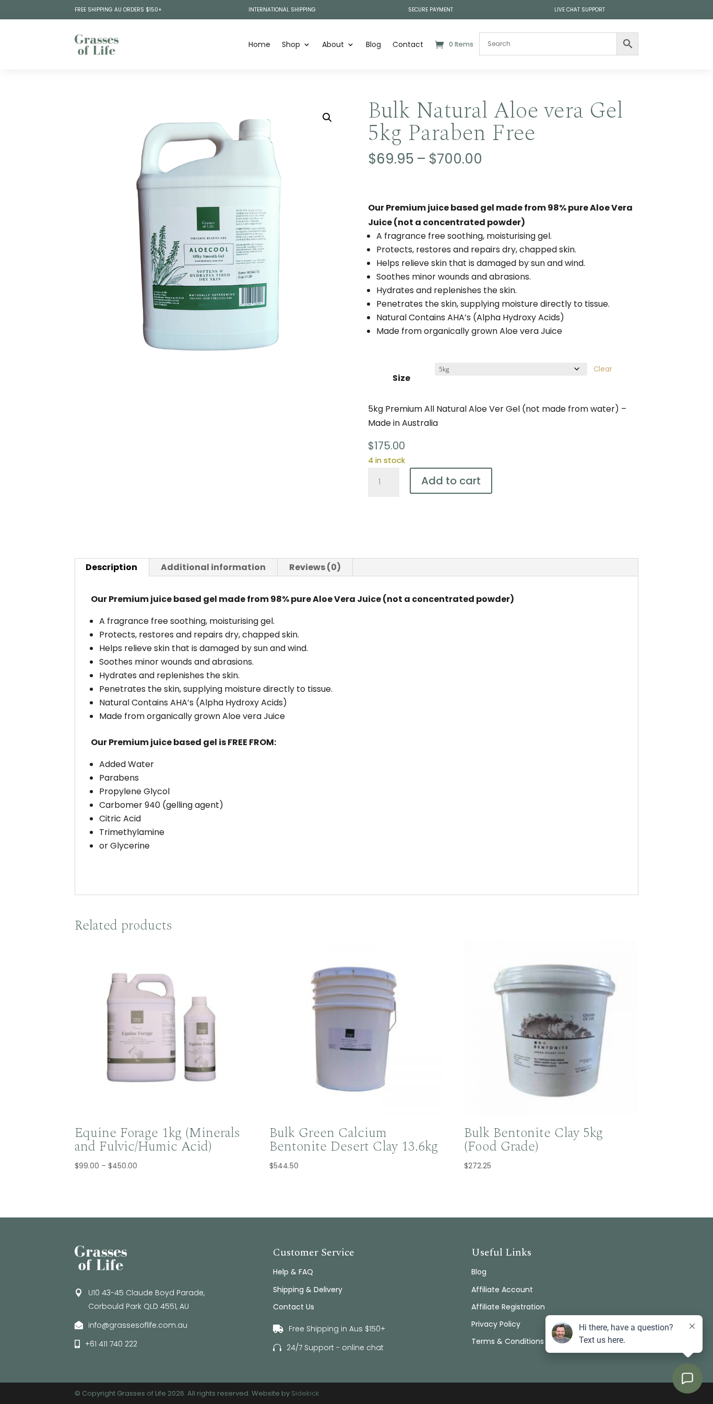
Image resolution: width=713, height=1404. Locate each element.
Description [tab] (111, 567)
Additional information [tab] (213, 567)
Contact (408, 44)
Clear (602, 369)
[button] (327, 117)
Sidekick (305, 1393)
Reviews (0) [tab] (315, 567)
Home (259, 44)
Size (401, 378)
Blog (373, 44)
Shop (291, 44)
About (333, 44)
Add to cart (451, 480)
